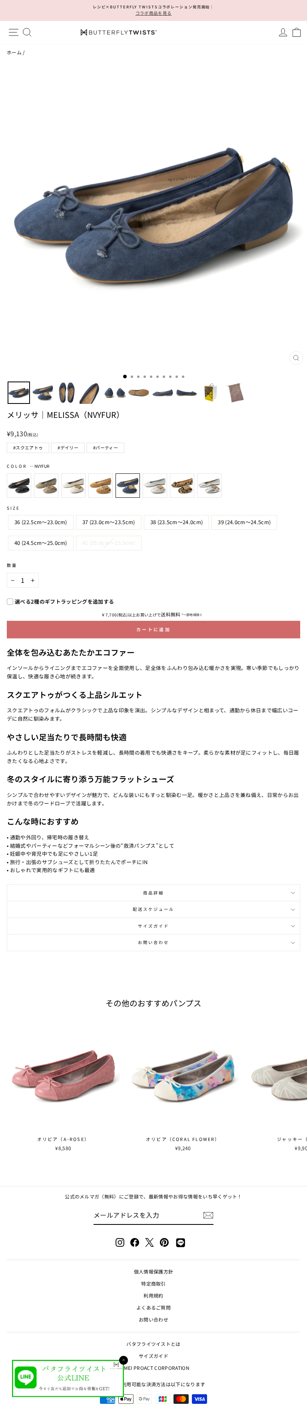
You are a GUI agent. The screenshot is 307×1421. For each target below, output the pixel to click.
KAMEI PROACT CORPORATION (153, 1367)
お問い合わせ (153, 942)
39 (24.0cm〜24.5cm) (244, 522)
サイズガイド (153, 926)
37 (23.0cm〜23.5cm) (108, 522)
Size (13, 508)
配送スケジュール (153, 909)
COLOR (28, 466)
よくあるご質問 (153, 1307)
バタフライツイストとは (153, 1343)
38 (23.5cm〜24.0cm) (176, 522)
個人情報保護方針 (153, 1271)
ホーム (14, 52)
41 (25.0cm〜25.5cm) (108, 543)
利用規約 (153, 1295)
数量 (12, 565)
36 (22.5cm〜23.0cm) (40, 522)
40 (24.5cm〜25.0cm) (40, 543)
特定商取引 (153, 1283)
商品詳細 (153, 893)
